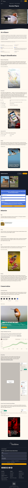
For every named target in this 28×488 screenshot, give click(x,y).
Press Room (11, 475)
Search (23, 1)
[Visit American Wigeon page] (5, 181)
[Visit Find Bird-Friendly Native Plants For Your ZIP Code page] (14, 261)
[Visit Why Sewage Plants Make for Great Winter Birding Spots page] (7, 224)
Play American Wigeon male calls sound (8, 177)
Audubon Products (21, 474)
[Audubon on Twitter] (6, 467)
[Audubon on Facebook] (4, 467)
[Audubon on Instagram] (2, 467)
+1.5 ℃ (2, 410)
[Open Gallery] (25, 10)
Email (2, 452)
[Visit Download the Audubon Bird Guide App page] (14, 118)
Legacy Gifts (20, 476)
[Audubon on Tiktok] (9, 467)
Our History (2, 474)
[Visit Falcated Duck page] (14, 181)
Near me (21, 1)
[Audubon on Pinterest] (11, 467)
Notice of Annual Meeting (4, 477)
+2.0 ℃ (22, 369)
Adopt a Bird (25, 173)
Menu (1, 1)
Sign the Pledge (4, 327)
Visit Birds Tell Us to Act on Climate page (14, 317)
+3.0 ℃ (25, 369)
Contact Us (11, 476)
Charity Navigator (14, 483)
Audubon (4, 1)
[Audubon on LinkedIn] (8, 467)
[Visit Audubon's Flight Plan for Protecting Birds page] (14, 158)
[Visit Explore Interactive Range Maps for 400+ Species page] (14, 78)
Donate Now (20, 475)
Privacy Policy (15, 203)
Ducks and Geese (17, 3)
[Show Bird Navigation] (1, 3)
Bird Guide (12, 3)
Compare (20, 173)
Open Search (2, 3)
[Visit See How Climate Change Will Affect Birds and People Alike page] (14, 427)
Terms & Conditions (20, 203)
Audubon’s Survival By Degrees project (7, 359)
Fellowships (11, 474)
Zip (2, 455)
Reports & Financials (4, 478)
